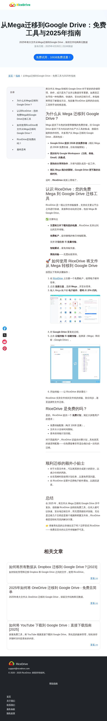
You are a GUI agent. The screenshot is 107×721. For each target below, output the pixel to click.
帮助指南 (53, 683)
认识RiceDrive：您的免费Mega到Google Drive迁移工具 (27, 115)
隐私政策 (11, 713)
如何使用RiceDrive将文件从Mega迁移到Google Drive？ (27, 129)
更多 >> (94, 578)
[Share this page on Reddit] (4, 341)
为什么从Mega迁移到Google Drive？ (27, 102)
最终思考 (21, 149)
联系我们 (11, 705)
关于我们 (11, 701)
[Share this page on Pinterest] (4, 348)
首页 (10, 76)
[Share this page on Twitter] (4, 335)
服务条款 (11, 709)
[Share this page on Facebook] (4, 328)
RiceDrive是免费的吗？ (26, 141)
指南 (18, 76)
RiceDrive (58, 278)
